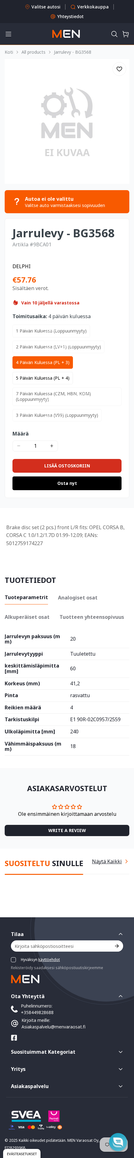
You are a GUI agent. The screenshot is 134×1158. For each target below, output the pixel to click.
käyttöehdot (49, 959)
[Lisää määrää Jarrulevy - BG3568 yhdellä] (52, 446)
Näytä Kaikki (107, 861)
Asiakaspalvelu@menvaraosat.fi (53, 1027)
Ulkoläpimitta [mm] (30, 732)
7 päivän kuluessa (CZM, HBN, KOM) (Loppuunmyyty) (53, 396)
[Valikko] (8, 34)
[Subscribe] (116, 946)
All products (33, 52)
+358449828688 (37, 1012)
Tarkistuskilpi (22, 719)
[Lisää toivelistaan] (119, 69)
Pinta (11, 695)
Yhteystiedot (70, 16)
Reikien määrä (23, 708)
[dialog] (22, 1153)
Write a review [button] (67, 830)
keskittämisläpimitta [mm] (32, 668)
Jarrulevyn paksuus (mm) (32, 639)
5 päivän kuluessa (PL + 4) (42, 378)
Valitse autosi (45, 7)
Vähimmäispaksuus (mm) (33, 746)
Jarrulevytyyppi (24, 654)
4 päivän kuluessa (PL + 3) (42, 362)
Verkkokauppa (93, 7)
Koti (9, 52)
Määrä (20, 434)
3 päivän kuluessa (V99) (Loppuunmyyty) (57, 415)
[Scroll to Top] (123, 1125)
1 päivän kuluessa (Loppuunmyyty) (51, 331)
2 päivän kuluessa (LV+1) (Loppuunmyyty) (58, 347)
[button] (114, 34)
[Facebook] (14, 1038)
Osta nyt (67, 483)
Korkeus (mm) (22, 684)
